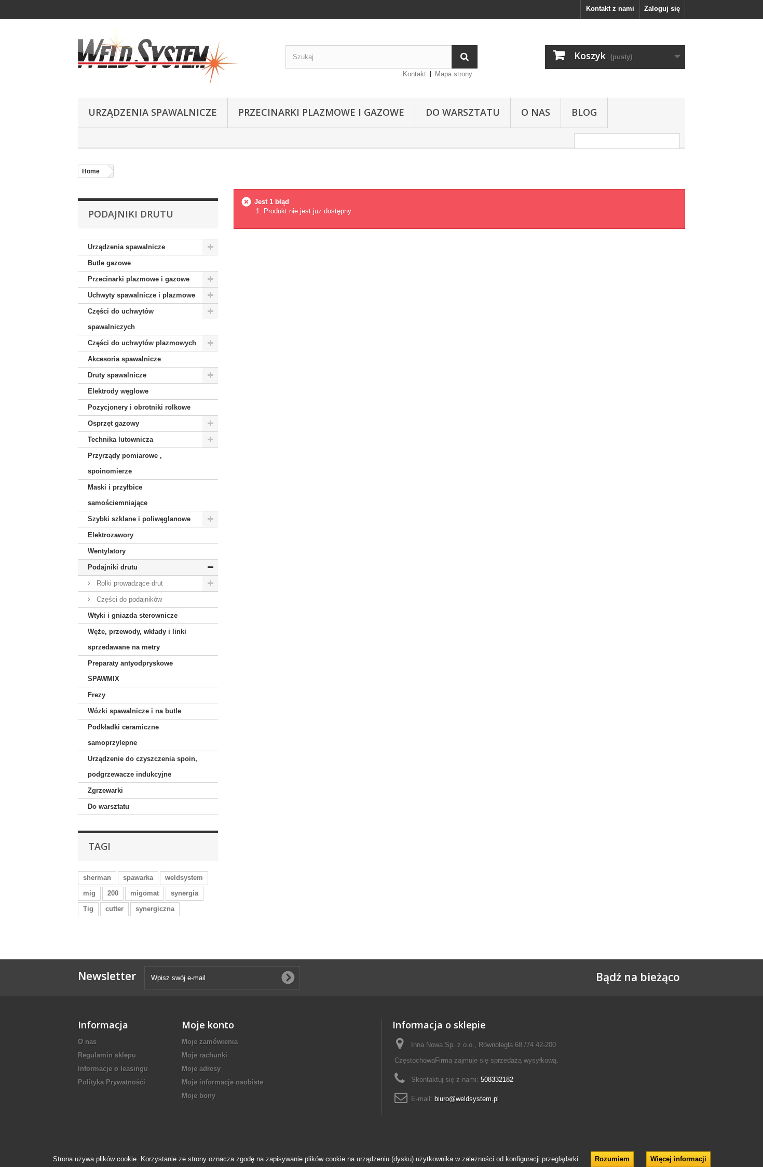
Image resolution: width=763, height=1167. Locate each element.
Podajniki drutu (113, 567)
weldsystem (184, 877)
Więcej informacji (678, 1159)
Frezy (96, 695)
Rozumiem (612, 1159)
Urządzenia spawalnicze (152, 112)
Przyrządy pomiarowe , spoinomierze (125, 463)
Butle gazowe (109, 263)
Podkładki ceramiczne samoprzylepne (123, 735)
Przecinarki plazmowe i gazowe (321, 112)
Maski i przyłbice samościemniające (117, 495)
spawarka (138, 877)
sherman (97, 877)
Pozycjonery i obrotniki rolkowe (139, 407)
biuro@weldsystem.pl (466, 1099)
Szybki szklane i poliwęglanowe (139, 519)
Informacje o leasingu (113, 1069)
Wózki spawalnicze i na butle (134, 711)
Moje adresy (201, 1069)
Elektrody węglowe (118, 391)
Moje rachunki (204, 1055)
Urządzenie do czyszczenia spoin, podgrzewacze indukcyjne (142, 766)
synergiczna (154, 909)
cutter (114, 909)
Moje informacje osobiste (222, 1082)
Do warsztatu (463, 112)
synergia (184, 893)
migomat (144, 893)
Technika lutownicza (120, 439)
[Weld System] (174, 56)
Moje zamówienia (210, 1042)
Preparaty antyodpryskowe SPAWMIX (130, 671)
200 (112, 893)
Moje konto (208, 1025)
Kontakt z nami (610, 8)
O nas (535, 112)
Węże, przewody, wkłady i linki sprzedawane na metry (137, 639)
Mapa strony (453, 74)
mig (89, 893)
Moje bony (198, 1096)
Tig (88, 909)
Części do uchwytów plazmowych (142, 343)
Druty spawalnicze (117, 375)
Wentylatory (107, 551)
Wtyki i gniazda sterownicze (133, 615)
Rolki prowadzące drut (128, 583)
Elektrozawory (110, 535)
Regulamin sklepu (107, 1055)
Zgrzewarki (105, 790)
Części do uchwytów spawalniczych (121, 319)
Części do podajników (128, 599)
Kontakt (414, 74)
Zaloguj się (662, 8)
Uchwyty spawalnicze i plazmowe (141, 295)
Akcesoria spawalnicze (124, 359)
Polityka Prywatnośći (111, 1082)
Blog (584, 112)
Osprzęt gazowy (113, 423)
